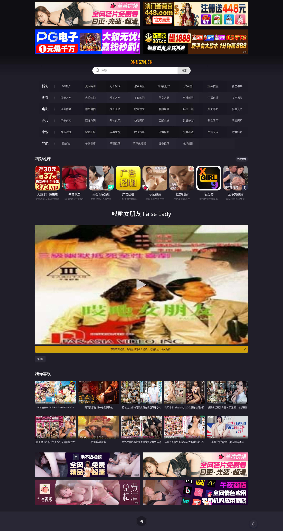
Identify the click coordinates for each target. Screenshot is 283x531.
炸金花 (188, 86)
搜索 (184, 70)
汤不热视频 (139, 143)
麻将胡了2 (164, 86)
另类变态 (237, 109)
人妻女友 (115, 132)
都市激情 (66, 132)
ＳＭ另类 (237, 97)
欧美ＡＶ (115, 97)
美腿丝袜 (164, 120)
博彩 (45, 86)
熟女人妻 (164, 97)
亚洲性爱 (66, 109)
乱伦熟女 (213, 109)
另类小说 (188, 132)
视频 (45, 97)
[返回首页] (253, 524)
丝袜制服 (188, 97)
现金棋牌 (213, 86)
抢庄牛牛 (237, 86)
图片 (45, 120)
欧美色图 (115, 120)
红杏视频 (164, 143)
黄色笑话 (213, 132)
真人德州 (90, 86)
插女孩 (66, 143)
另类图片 (237, 120)
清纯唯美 (188, 120)
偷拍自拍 (90, 109)
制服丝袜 (164, 109)
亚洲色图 (90, 120)
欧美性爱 (139, 109)
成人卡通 (115, 109)
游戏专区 (139, 86)
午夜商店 (90, 143)
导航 (45, 143)
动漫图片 (139, 120)
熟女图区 (213, 120)
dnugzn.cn (141, 62)
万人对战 (115, 86)
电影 (45, 109)
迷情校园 (164, 132)
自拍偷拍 (90, 97)
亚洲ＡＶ (66, 97)
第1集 (40, 359)
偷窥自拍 (66, 120)
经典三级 (188, 109)
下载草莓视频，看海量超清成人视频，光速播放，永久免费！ (141, 349)
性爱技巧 (237, 132)
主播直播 (213, 97)
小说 (45, 132)
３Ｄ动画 (139, 97)
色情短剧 (188, 143)
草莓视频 (115, 143)
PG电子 (66, 86)
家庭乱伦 (90, 132)
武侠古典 (139, 132)
